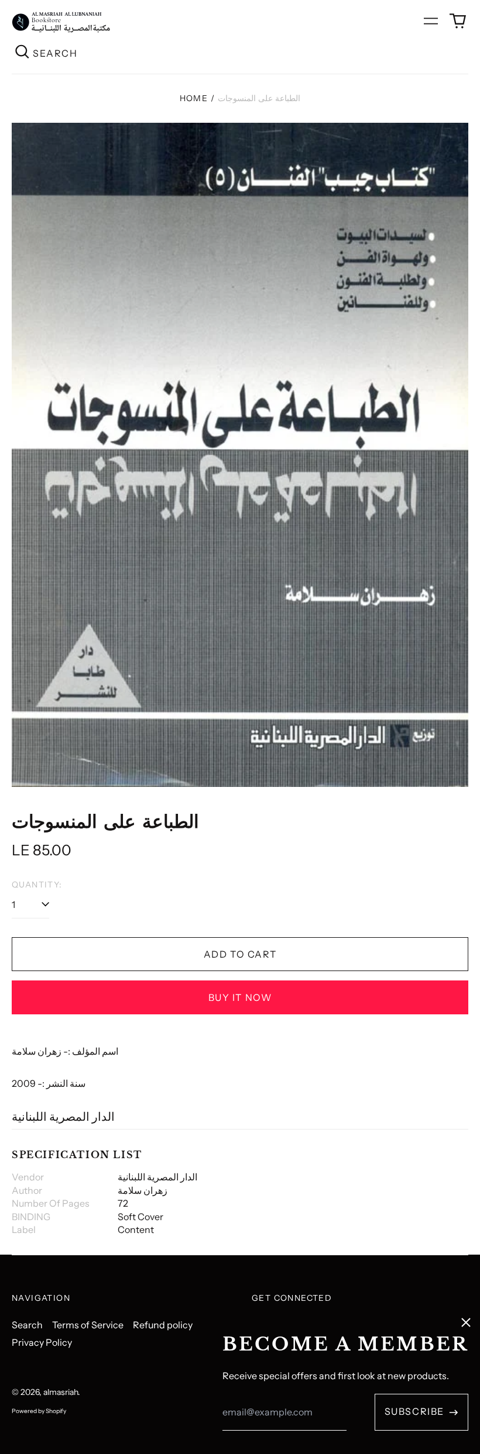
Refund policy (163, 1325)
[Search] (22, 53)
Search (27, 1325)
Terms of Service (88, 1325)
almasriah (60, 1392)
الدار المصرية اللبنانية (63, 1117)
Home (194, 98)
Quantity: (37, 884)
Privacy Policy (42, 1342)
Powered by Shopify (39, 1411)
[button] (457, 21)
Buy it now (240, 997)
